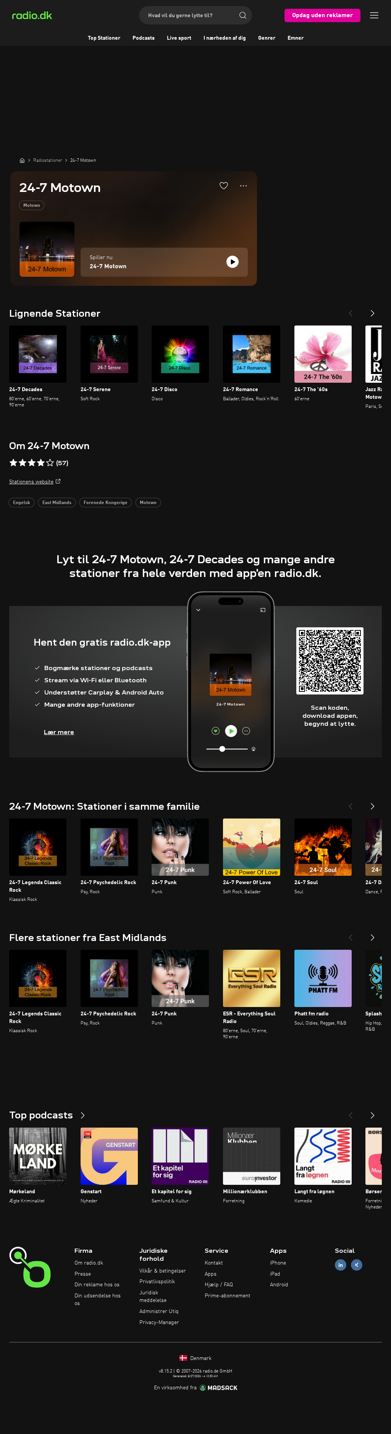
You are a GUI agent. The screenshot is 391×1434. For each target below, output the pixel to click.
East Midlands (56, 503)
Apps (211, 1274)
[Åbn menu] (374, 15)
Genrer (266, 38)
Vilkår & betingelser (162, 1271)
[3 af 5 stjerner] (31, 462)
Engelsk (21, 503)
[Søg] (242, 15)
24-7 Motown (108, 267)
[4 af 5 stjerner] (40, 462)
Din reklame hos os (97, 1284)
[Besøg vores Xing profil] (357, 1265)
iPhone (278, 1263)
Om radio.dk (88, 1263)
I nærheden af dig (225, 38)
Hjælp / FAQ (219, 1284)
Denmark (200, 1358)
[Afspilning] (232, 262)
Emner (296, 38)
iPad (275, 1274)
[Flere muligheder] (243, 185)
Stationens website (31, 482)
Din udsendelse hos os (97, 1299)
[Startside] (22, 160)
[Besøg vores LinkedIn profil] (341, 1265)
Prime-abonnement (227, 1296)
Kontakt (214, 1263)
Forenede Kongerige (106, 503)
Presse (82, 1274)
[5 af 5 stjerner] (50, 462)
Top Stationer (104, 38)
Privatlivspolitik (157, 1281)
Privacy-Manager (159, 1322)
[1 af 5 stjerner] (13, 462)
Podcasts (143, 38)
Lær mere (59, 732)
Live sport (179, 38)
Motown (31, 205)
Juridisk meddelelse (152, 1296)
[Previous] (350, 310)
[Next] (373, 310)
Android (279, 1284)
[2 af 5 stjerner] (22, 462)
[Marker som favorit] (224, 185)
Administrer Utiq (159, 1311)
